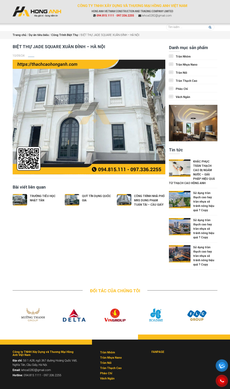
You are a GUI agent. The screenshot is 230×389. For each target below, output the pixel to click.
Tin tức (116, 27)
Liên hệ (152, 27)
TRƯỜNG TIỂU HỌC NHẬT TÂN (43, 198)
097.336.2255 (125, 15)
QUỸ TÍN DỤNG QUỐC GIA (96, 198)
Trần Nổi (181, 72)
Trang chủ (21, 27)
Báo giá (76, 27)
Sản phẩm (58, 27)
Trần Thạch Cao (186, 81)
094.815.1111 (105, 15)
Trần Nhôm (183, 56)
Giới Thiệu (39, 27)
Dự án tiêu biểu (95, 27)
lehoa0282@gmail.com (157, 15)
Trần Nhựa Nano (186, 64)
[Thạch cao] (37, 11)
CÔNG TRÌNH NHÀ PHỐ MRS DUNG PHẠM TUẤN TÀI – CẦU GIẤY (149, 200)
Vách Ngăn (183, 97)
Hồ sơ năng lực (134, 27)
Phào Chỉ (182, 89)
